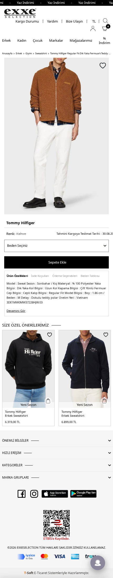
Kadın (21, 40)
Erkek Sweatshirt (16, 416)
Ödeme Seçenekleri (64, 276)
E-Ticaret (40, 573)
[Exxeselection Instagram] (34, 495)
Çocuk (38, 40)
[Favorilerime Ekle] (49, 334)
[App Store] (55, 495)
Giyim (28, 53)
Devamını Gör (16, 311)
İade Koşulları (40, 276)
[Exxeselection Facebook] (21, 495)
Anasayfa (7, 53)
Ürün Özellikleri (17, 276)
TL (94, 21)
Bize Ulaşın (74, 21)
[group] (56, 136)
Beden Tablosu (90, 276)
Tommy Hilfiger (20, 222)
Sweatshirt (41, 53)
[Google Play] (83, 495)
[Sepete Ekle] (48, 401)
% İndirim (104, 40)
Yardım (52, 21)
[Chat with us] (97, 562)
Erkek (6, 40)
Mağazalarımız (81, 40)
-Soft (29, 573)
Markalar (56, 40)
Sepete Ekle (57, 262)
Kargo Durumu (27, 21)
